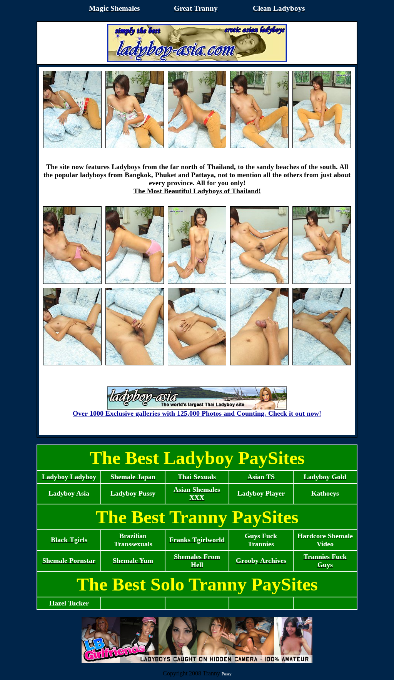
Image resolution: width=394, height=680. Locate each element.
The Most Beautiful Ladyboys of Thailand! (197, 191)
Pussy (227, 674)
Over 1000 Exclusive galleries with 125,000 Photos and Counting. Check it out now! (197, 413)
